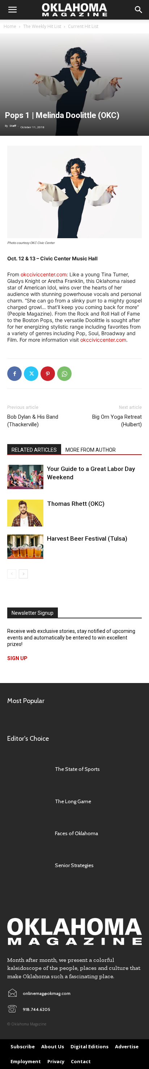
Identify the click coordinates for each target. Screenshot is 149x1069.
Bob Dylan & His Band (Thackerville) (32, 421)
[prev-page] (11, 573)
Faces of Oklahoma (76, 833)
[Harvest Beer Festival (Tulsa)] (25, 546)
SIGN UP (17, 658)
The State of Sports (77, 769)
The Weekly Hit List (42, 26)
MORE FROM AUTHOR (90, 450)
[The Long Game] (27, 801)
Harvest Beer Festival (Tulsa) (87, 538)
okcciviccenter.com (44, 274)
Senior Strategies (74, 865)
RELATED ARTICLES (34, 450)
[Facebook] (14, 373)
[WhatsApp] (64, 373)
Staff (12, 125)
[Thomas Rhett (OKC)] (25, 513)
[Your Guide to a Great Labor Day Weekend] (25, 477)
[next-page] (23, 573)
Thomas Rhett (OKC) (76, 503)
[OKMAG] (74, 931)
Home (10, 26)
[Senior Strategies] (27, 865)
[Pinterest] (48, 373)
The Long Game (73, 801)
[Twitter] (31, 373)
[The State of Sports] (27, 769)
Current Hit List (83, 26)
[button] (12, 10)
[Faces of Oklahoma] (27, 833)
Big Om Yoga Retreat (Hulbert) (117, 421)
